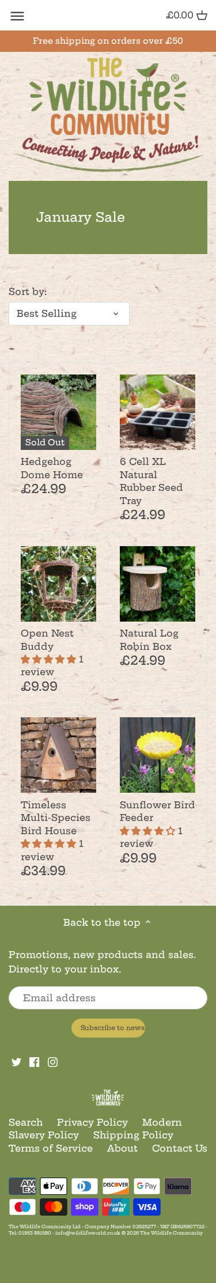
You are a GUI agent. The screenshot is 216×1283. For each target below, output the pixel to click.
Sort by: (28, 291)
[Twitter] (16, 1061)
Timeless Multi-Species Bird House (55, 830)
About (122, 1148)
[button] (50, 659)
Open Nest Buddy (52, 652)
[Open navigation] (17, 16)
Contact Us (179, 1148)
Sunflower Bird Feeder (157, 824)
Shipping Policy (133, 1135)
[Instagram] (53, 1061)
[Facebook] (34, 1061)
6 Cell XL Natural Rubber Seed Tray (151, 481)
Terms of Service (51, 1148)
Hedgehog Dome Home (52, 468)
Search (26, 1122)
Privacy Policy (92, 1122)
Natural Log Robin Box (149, 639)
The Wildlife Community (171, 1233)
